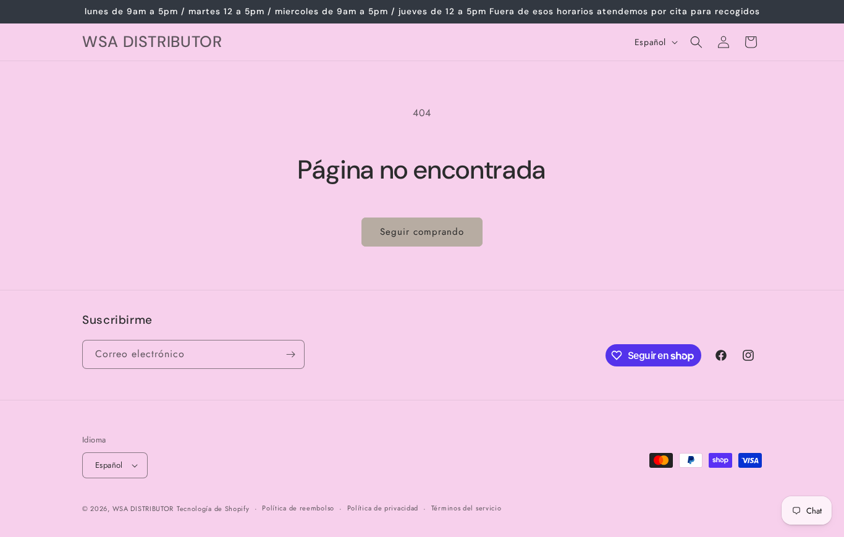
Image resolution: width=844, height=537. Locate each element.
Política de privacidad (382, 508)
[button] (696, 42)
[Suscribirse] (290, 354)
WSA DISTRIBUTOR (143, 509)
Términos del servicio (466, 508)
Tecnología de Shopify (213, 509)
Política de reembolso (298, 508)
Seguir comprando (422, 232)
